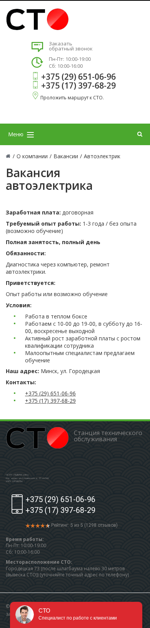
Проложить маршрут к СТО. (72, 97)
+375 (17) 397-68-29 (78, 85)
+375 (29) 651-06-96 (78, 76)
